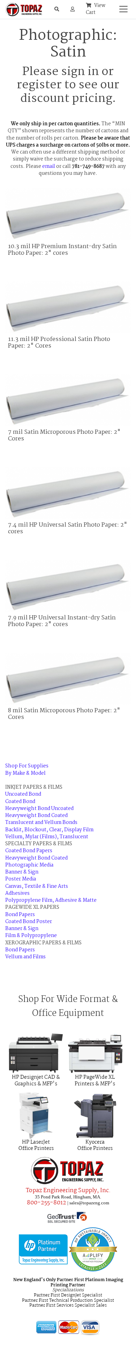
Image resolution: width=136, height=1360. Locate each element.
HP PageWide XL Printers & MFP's (95, 1080)
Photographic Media (29, 865)
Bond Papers (20, 915)
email (48, 167)
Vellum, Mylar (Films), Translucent (46, 837)
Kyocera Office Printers (95, 1145)
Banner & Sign (21, 872)
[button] (72, 9)
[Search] (57, 9)
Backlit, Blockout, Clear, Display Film (49, 830)
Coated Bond (20, 802)
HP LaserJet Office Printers (36, 1145)
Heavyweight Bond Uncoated (39, 809)
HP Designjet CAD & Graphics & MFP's (36, 1080)
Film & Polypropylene (31, 936)
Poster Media (20, 879)
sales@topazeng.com (89, 1202)
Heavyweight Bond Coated (36, 816)
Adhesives (17, 894)
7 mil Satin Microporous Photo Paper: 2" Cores (64, 436)
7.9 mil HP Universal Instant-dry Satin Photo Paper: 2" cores (62, 621)
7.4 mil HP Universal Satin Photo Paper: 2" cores (67, 528)
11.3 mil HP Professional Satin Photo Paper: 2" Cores (59, 343)
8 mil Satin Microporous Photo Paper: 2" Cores (64, 714)
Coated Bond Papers (28, 851)
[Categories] (121, 7)
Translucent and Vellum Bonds (41, 823)
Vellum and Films (25, 957)
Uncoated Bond (23, 794)
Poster (44, 922)
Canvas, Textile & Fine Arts (36, 887)
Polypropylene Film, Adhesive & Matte (51, 901)
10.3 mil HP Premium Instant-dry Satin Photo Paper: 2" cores (62, 250)
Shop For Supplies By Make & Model (26, 769)
